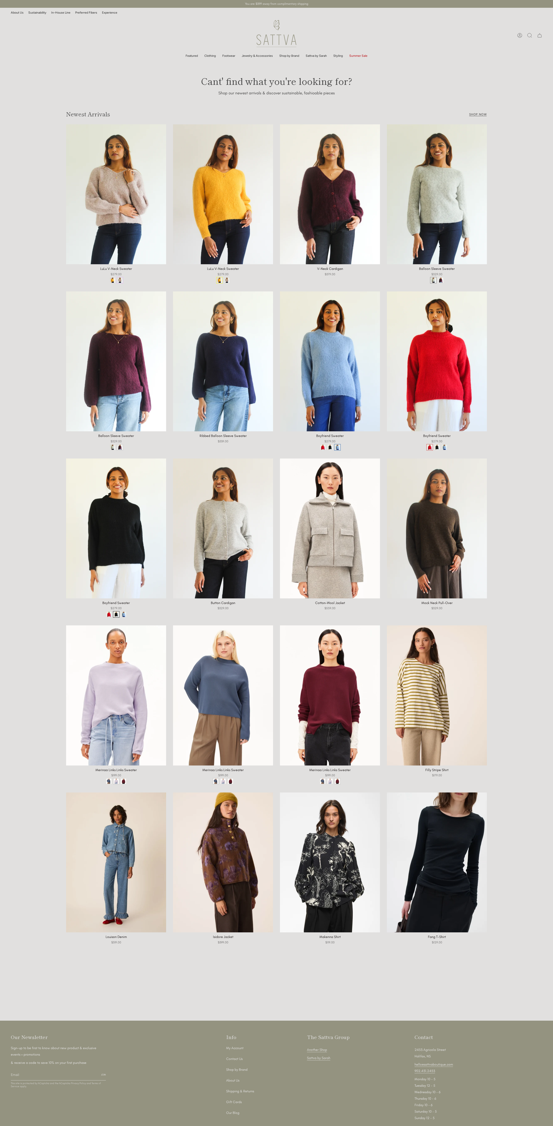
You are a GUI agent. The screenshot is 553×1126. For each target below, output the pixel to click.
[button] (191, 56)
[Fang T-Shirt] (437, 862)
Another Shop (317, 1050)
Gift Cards (234, 1102)
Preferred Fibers (86, 12)
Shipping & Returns (240, 1091)
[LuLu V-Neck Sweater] (116, 194)
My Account (234, 1048)
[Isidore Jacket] (223, 862)
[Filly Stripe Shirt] (437, 695)
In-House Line (60, 12)
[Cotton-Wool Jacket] (330, 528)
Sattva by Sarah (318, 1058)
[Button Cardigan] (223, 528)
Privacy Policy (78, 1083)
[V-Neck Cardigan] (330, 194)
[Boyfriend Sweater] (330, 361)
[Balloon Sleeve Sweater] (437, 194)
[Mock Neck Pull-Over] (437, 528)
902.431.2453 (425, 1071)
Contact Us (234, 1059)
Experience (109, 12)
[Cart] (540, 35)
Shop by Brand (237, 1069)
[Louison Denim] (116, 862)
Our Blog (232, 1113)
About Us (17, 12)
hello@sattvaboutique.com (434, 1064)
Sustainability (37, 12)
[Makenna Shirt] (330, 862)
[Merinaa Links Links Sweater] (116, 695)
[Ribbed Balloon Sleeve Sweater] (223, 361)
